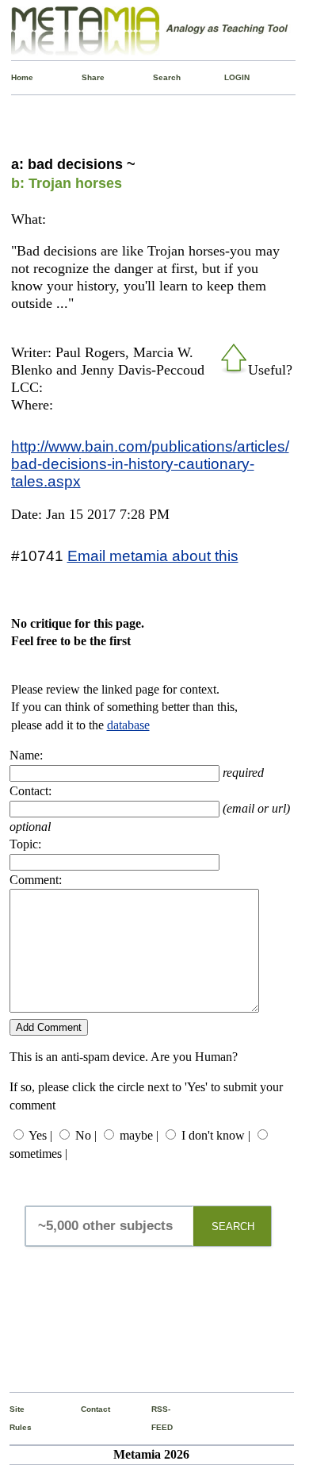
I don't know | (215, 1135)
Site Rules (13, 1418)
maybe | (139, 1135)
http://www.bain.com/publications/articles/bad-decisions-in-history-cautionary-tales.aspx (150, 463)
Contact (84, 1409)
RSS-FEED (154, 1418)
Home (14, 77)
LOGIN (227, 77)
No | (86, 1135)
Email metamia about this (152, 555)
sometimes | (38, 1153)
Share (85, 77)
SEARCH (233, 1226)
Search (156, 77)
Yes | (40, 1135)
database (128, 725)
